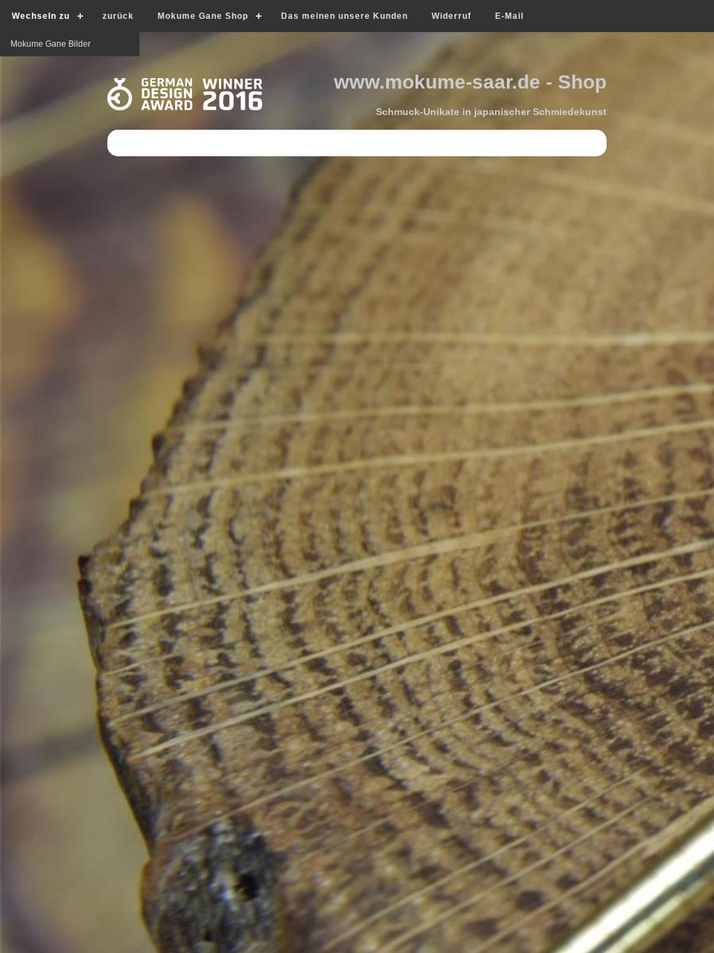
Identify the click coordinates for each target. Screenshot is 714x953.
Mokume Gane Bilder (50, 117)
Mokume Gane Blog (48, 68)
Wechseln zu (41, 16)
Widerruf (451, 16)
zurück (118, 16)
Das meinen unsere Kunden (344, 16)
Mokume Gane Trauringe (57, 93)
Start (19, 44)
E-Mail (509, 16)
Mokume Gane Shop (203, 16)
